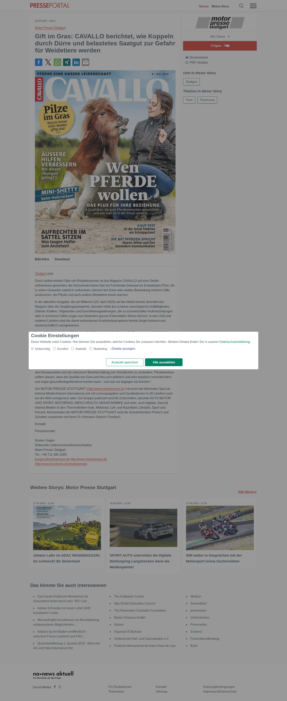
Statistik (80, 348)
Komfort (62, 348)
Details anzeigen (123, 348)
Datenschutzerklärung (234, 341)
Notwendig (42, 348)
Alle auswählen (164, 362)
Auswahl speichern (124, 362)
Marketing (100, 348)
